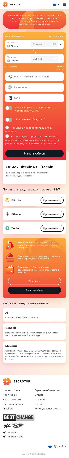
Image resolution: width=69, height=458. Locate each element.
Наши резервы (12, 399)
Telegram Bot (15, 436)
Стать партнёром (34, 290)
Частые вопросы (13, 404)
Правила (39, 399)
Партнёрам (10, 394)
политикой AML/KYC (27, 110)
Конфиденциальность (47, 408)
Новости (39, 404)
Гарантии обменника (47, 390)
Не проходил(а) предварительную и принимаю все (32, 140)
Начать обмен (11, 390)
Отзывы (39, 394)
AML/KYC (8, 408)
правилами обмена (42, 107)
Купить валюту (52, 200)
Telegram (12, 432)
